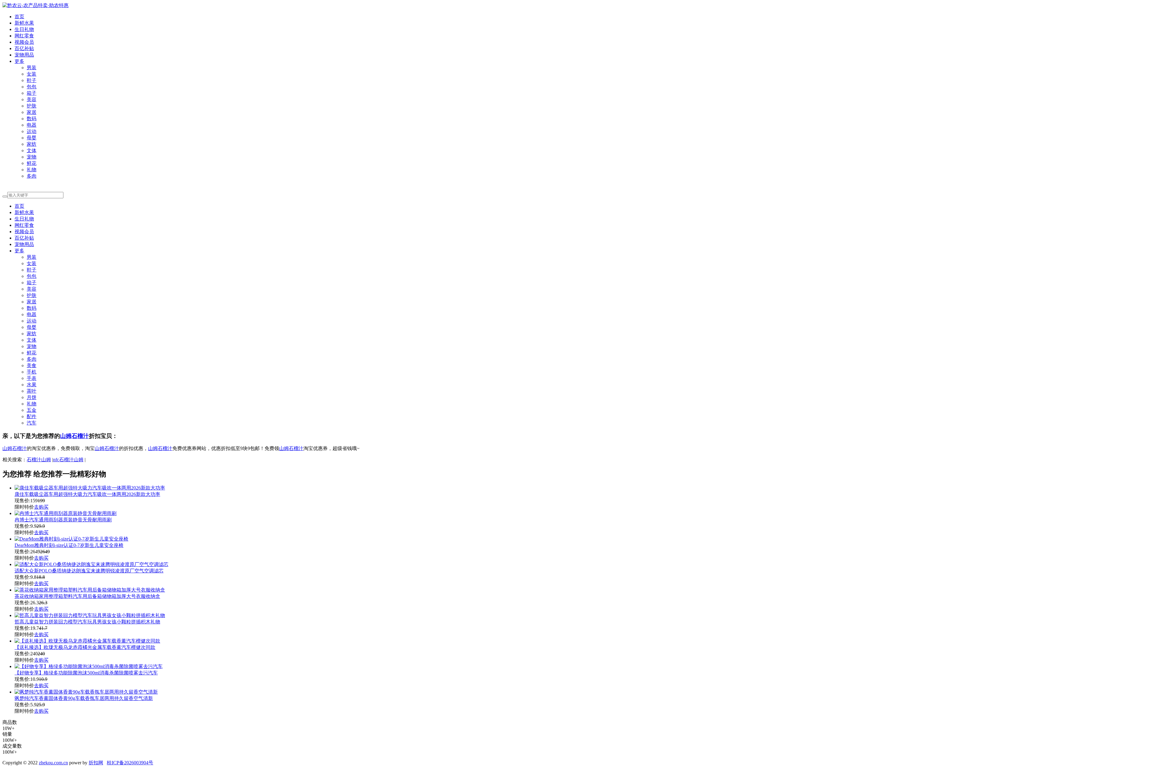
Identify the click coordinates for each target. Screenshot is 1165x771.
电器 (31, 125)
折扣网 (96, 762)
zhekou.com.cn (53, 762)
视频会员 (24, 42)
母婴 (31, 137)
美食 (31, 365)
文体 (31, 150)
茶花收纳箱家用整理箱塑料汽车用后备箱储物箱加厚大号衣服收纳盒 (87, 596)
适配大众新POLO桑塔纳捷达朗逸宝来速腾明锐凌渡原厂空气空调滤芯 (89, 570)
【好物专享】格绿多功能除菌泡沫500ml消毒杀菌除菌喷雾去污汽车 (86, 672)
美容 (31, 99)
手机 (31, 371)
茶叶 (31, 391)
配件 (31, 416)
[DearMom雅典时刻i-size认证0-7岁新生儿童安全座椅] (71, 538)
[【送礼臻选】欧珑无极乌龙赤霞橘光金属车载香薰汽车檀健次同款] (87, 640)
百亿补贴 (24, 48)
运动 (31, 131)
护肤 (31, 105)
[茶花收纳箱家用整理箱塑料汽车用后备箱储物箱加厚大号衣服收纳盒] (90, 589)
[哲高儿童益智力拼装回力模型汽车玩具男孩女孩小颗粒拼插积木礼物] (90, 615)
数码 (31, 118)
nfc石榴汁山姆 (68, 459)
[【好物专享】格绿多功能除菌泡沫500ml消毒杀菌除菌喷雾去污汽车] (89, 666)
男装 (31, 67)
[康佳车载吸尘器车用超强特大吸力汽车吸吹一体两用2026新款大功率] (90, 487)
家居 (31, 112)
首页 (19, 16)
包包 (31, 86)
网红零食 (24, 35)
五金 (31, 410)
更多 (19, 61)
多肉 (31, 176)
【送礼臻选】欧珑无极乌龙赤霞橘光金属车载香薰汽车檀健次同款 (85, 647)
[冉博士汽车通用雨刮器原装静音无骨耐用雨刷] (65, 513)
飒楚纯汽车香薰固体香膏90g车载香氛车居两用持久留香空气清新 (84, 698)
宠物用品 (24, 54)
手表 (31, 378)
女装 (31, 74)
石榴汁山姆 (39, 459)
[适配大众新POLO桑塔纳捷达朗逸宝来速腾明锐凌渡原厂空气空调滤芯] (91, 564)
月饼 (31, 397)
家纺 (31, 144)
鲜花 (31, 163)
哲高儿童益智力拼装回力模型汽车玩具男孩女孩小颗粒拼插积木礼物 (87, 621)
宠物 (31, 156)
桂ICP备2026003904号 (130, 762)
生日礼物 (24, 29)
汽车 (31, 422)
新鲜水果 (24, 23)
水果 (31, 384)
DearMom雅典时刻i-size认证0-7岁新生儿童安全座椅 (69, 545)
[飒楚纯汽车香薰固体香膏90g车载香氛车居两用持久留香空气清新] (86, 691)
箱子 (31, 93)
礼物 (31, 169)
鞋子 (31, 80)
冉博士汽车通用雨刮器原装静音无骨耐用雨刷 (63, 519)
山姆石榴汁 (74, 436)
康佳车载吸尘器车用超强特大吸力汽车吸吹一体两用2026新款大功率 (87, 494)
